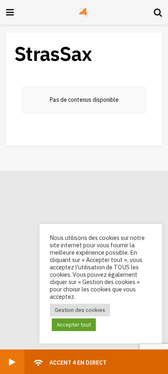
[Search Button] (158, 12)
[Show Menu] (10, 12)
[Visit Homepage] (84, 12)
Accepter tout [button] (74, 324)
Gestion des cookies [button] (80, 310)
